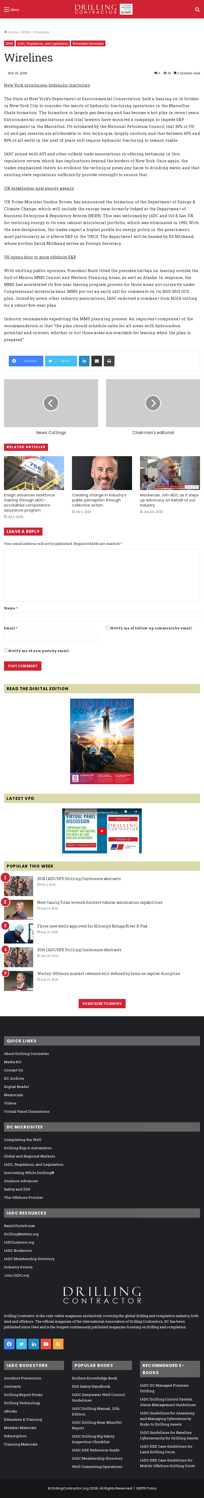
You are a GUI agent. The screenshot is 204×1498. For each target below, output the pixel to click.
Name (11, 608)
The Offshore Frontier (23, 1197)
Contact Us (13, 1070)
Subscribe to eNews (102, 1003)
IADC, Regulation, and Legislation (42, 43)
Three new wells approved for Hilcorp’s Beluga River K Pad (92, 926)
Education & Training (23, 1419)
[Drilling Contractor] (102, 9)
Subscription (15, 1436)
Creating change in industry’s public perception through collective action (99, 500)
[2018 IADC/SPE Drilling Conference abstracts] (18, 886)
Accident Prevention (22, 1378)
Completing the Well (22, 1139)
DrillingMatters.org (21, 1234)
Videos (10, 1103)
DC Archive (14, 1078)
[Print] (109, 361)
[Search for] (197, 11)
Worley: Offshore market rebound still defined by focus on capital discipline (108, 973)
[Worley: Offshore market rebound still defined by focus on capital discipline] (18, 981)
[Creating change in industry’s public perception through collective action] (102, 473)
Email (11, 628)
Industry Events (18, 1267)
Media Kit (12, 1061)
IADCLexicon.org (19, 1242)
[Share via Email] (96, 361)
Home (13, 32)
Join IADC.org (16, 1275)
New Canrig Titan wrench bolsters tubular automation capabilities (99, 902)
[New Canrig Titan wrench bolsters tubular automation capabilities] (18, 910)
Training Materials (20, 1444)
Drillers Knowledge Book (94, 1378)
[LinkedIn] (84, 361)
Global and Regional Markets (29, 1156)
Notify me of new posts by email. (39, 650)
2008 (26, 32)
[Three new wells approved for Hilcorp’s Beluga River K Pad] (18, 934)
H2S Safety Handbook (91, 1386)
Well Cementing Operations (97, 1466)
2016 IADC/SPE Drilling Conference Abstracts (79, 949)
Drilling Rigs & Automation (28, 1147)
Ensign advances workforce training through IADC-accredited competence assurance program (29, 502)
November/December (88, 43)
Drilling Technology (22, 1402)
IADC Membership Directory (29, 1258)
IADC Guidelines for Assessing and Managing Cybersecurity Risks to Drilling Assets (167, 1419)
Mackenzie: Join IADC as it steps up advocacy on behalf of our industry (169, 500)
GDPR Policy (146, 1488)
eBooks (10, 1411)
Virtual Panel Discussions (27, 1111)
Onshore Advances (21, 1181)
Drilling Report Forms (23, 1394)
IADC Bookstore (18, 1250)
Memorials (13, 1094)
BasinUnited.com (19, 1225)
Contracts (12, 1386)
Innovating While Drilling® (29, 1172)
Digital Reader (16, 1086)
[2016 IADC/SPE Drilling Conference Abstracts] (18, 957)
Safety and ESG (17, 1189)
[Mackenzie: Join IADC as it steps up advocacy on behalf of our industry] (170, 473)
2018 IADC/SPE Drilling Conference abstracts (79, 878)
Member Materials (20, 1427)
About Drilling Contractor (26, 1053)
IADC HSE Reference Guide (96, 1450)
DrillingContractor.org (70, 1488)
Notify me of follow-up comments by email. (151, 628)
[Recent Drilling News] (102, 782)
